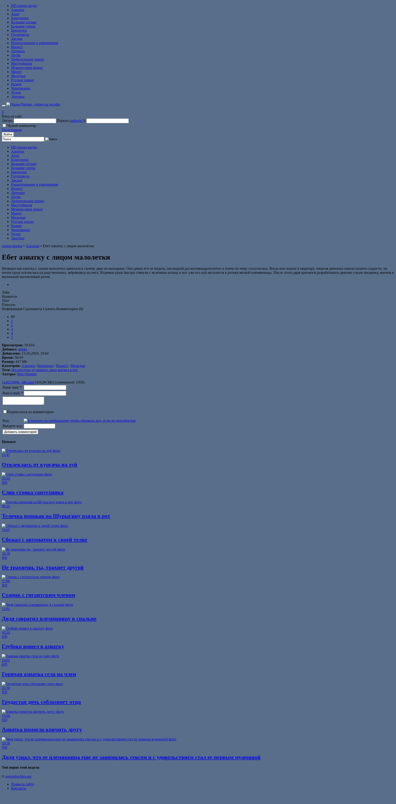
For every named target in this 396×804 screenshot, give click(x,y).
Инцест (17, 47)
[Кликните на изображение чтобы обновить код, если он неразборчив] (80, 421)
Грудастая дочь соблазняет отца (41, 702)
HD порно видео (24, 6)
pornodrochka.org (18, 776)
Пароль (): (71, 121)
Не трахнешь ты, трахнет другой (43, 567)
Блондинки (20, 18)
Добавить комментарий (20, 432)
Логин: (7, 121)
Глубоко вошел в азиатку (33, 646)
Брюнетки (19, 30)
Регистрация (12, 130)
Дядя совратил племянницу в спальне (49, 619)
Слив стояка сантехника (32, 492)
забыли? (77, 121)
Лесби (16, 55)
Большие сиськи (23, 22)
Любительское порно (27, 59)
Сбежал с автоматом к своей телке (44, 540)
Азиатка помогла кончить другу (42, 729)
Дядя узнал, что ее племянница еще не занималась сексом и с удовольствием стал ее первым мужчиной (131, 757)
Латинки (18, 51)
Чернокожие (20, 88)
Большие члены (23, 26)
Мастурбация (21, 63)
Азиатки (17, 10)
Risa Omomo (26, 374)
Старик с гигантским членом (38, 595)
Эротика (17, 96)
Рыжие (16, 84)
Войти (8, 134)
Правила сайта (22, 784)
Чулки (16, 92)
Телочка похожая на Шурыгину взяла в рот (56, 516)
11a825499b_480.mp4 (18, 382)
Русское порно (22, 80)
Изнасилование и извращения (34, 43)
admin (22, 349)
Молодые (18, 76)
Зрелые (16, 39)
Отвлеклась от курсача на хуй (39, 465)
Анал (15, 14)
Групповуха (20, 34)
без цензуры (20, 370)
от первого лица (44, 370)
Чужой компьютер (21, 126)
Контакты (18, 788)
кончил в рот (68, 370)
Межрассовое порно (27, 68)
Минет (16, 72)
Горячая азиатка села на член (39, 674)
